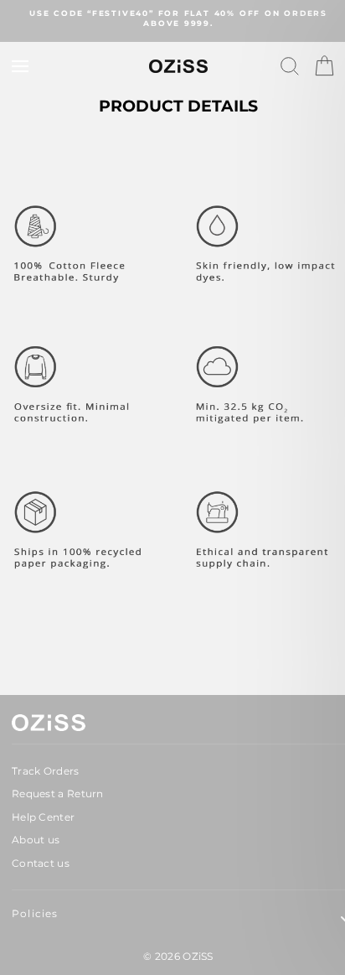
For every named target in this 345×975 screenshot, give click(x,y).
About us (35, 839)
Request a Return (58, 793)
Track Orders (46, 771)
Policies (35, 913)
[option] (178, 18)
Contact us (41, 863)
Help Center (43, 817)
